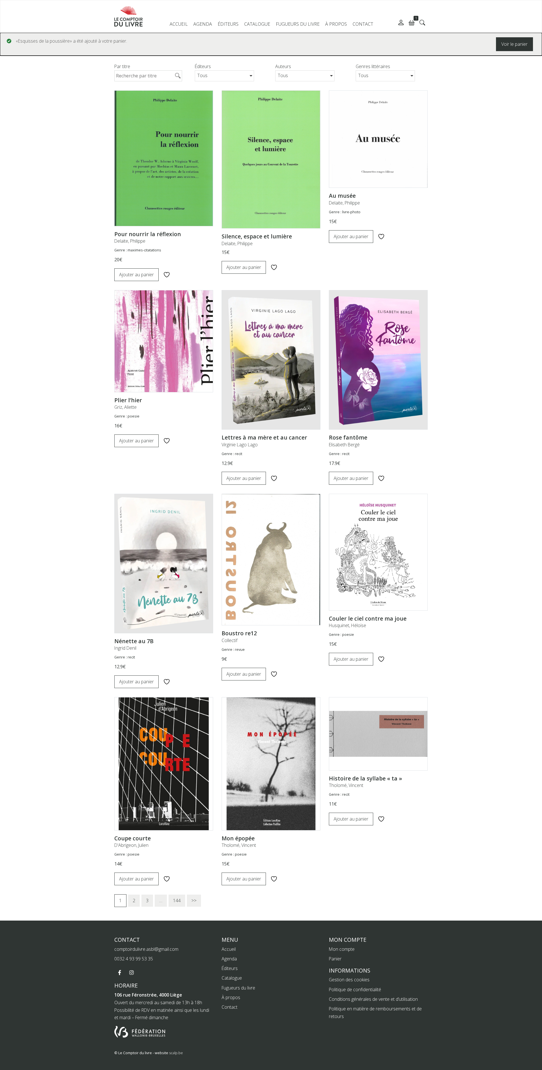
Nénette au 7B (134, 641)
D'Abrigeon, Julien (131, 845)
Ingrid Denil (125, 648)
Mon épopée (238, 838)
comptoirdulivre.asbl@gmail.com (146, 949)
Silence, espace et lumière (257, 236)
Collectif (229, 640)
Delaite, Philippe (129, 241)
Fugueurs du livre (298, 24)
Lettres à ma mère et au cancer (264, 437)
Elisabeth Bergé (344, 445)
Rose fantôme (348, 437)
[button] (422, 22)
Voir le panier (514, 44)
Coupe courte (132, 838)
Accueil (179, 24)
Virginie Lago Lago (240, 445)
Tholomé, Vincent (239, 845)
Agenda (202, 24)
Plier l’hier (128, 400)
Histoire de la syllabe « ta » (365, 778)
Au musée (342, 195)
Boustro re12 (239, 633)
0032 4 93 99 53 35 (133, 959)
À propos (336, 24)
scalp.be (176, 1052)
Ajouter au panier (136, 274)
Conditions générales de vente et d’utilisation (373, 999)
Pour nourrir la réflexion (147, 234)
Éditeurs (228, 24)
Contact (363, 24)
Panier (335, 959)
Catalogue (257, 24)
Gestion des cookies (349, 980)
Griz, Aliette (125, 407)
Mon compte (342, 949)
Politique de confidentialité (355, 989)
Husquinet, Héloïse (347, 625)
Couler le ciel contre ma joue (367, 618)
